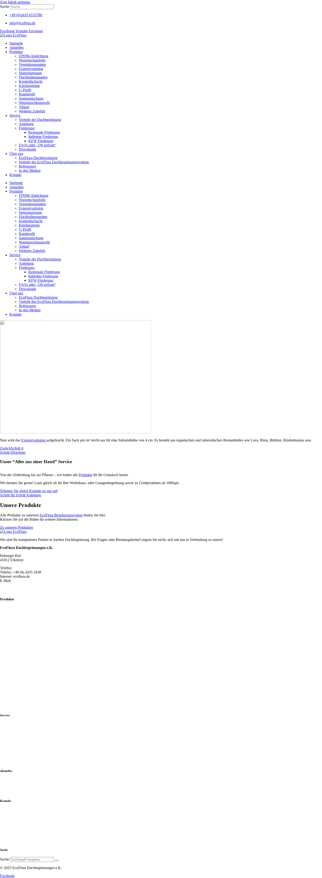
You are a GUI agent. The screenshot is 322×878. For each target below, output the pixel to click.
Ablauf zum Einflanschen (23, 686)
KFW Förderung (40, 141)
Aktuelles (16, 47)
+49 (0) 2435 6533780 (30, 568)
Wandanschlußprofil (18, 680)
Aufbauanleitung (14, 742)
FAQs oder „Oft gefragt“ (37, 145)
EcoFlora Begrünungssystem (61, 515)
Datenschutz (10, 821)
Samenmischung (31, 98)
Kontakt (15, 175)
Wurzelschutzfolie (32, 60)
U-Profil (25, 90)
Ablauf (24, 107)
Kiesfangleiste (29, 86)
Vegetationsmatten (32, 64)
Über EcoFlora (12, 729)
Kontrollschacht (30, 81)
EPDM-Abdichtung (33, 56)
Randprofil (27, 94)
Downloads (27, 149)
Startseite (16, 43)
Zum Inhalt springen (15, 2)
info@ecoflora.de (25, 581)
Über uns (16, 154)
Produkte (16, 52)
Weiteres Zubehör (32, 111)
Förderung (26, 128)
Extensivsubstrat (31, 69)
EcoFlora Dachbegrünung (38, 158)
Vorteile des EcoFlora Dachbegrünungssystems (54, 162)
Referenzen (27, 166)
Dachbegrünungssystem (20, 736)
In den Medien (30, 171)
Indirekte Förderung (43, 137)
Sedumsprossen (30, 73)
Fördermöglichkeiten (18, 748)
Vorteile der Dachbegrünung (40, 120)
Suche (4, 6)
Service (15, 115)
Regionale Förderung (44, 132)
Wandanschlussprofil (34, 103)
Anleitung (26, 124)
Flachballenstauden (33, 77)
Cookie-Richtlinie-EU (18, 827)
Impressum (9, 834)
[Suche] (56, 860)
